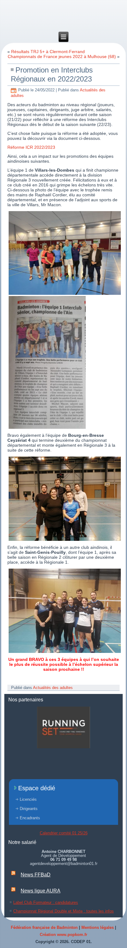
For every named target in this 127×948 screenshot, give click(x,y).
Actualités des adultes (53, 687)
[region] (63, 727)
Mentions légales (97, 927)
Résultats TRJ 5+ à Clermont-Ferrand (48, 51)
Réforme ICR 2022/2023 (31, 147)
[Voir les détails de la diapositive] (63, 727)
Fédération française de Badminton (44, 927)
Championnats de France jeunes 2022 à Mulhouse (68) (62, 56)
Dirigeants (29, 808)
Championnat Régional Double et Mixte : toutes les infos (63, 911)
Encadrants (30, 818)
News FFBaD (36, 874)
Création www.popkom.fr (63, 934)
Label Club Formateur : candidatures (45, 902)
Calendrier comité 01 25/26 (64, 833)
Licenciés (28, 799)
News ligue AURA (40, 890)
